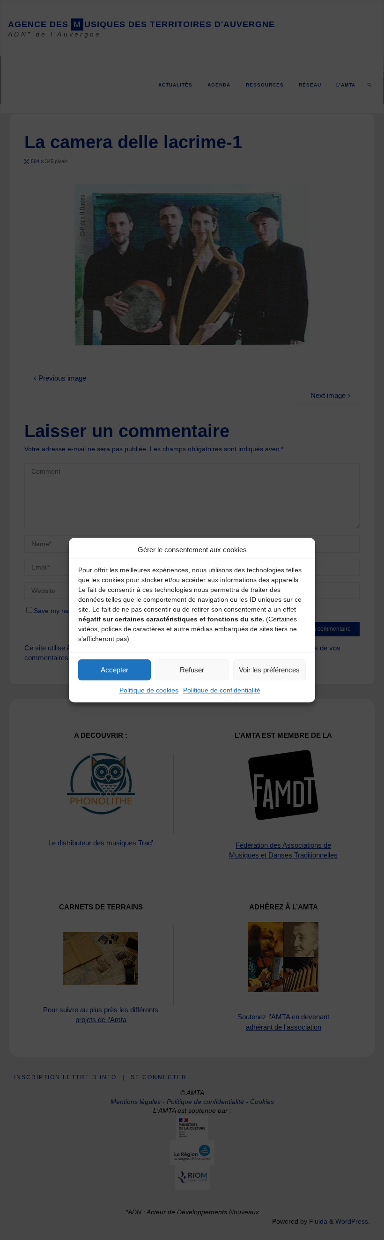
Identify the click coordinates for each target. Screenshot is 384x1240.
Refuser (192, 670)
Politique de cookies (148, 690)
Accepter (114, 670)
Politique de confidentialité (221, 690)
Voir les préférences (269, 670)
